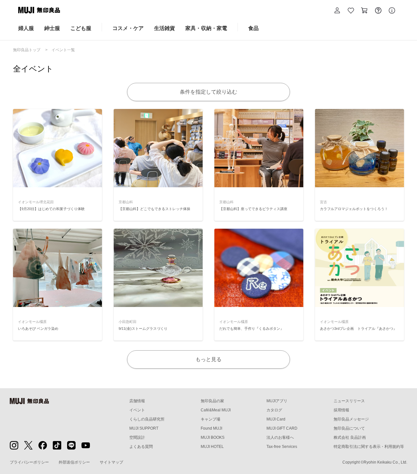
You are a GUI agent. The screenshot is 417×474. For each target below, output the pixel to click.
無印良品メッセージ (351, 419)
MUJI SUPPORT (143, 428)
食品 (253, 28)
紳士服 (52, 28)
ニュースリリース (349, 401)
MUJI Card (275, 419)
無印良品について (349, 428)
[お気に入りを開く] (351, 11)
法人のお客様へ (280, 437)
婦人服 (26, 28)
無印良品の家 (212, 401)
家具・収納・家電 (206, 28)
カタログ (274, 410)
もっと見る (208, 359)
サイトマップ (111, 462)
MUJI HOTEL (212, 446)
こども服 (80, 28)
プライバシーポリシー (29, 462)
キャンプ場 (210, 419)
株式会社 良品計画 (350, 437)
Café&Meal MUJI (216, 410)
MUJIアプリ (276, 401)
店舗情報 (137, 401)
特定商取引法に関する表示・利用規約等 (369, 446)
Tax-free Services (281, 446)
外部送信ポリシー (74, 462)
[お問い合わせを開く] (378, 11)
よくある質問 (141, 446)
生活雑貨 (164, 28)
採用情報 (341, 410)
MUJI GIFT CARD (281, 428)
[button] (337, 11)
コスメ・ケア (128, 28)
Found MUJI (211, 428)
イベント (137, 410)
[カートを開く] (364, 11)
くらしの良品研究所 (147, 419)
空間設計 (137, 437)
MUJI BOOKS (212, 437)
